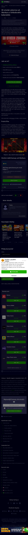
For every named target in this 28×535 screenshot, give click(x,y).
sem (6, 269)
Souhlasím (15, 271)
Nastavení (14, 275)
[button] (24, 260)
